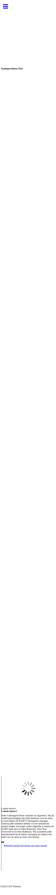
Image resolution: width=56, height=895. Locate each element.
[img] (28, 30)
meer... (4, 769)
